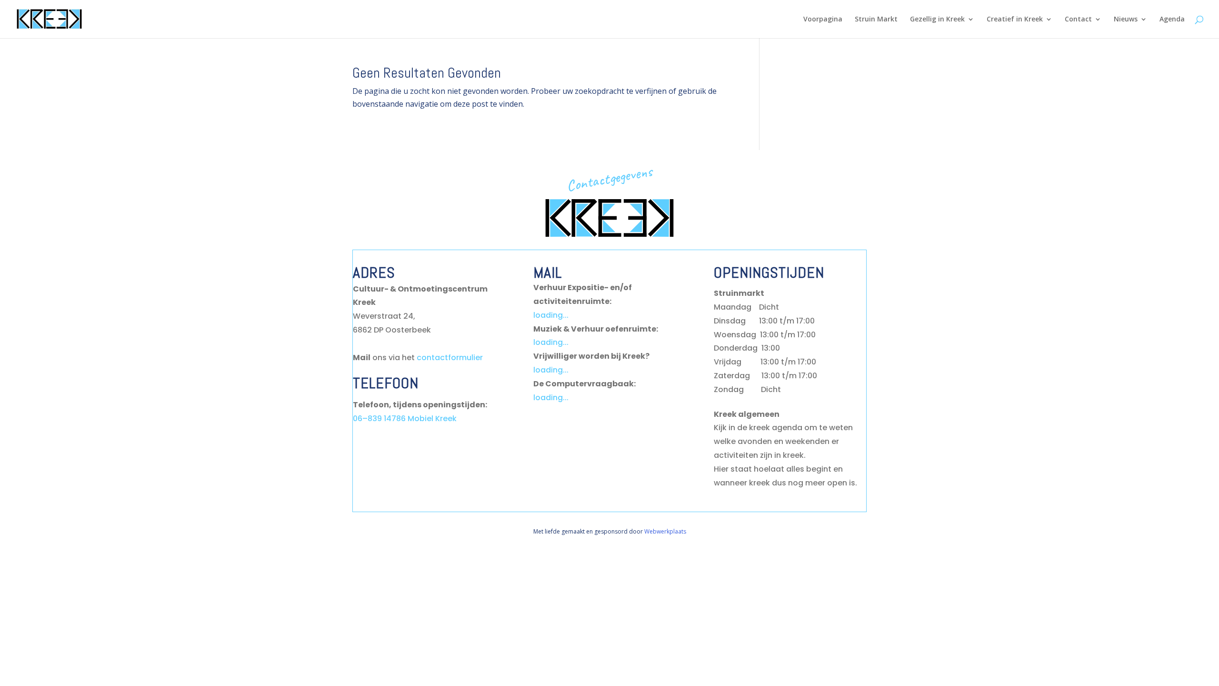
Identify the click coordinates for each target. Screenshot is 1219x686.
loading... (551, 315)
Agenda (1172, 19)
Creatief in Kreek (1015, 19)
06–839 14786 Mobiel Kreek (405, 418)
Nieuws (1126, 19)
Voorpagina (822, 19)
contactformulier (450, 357)
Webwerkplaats (665, 531)
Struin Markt (876, 19)
